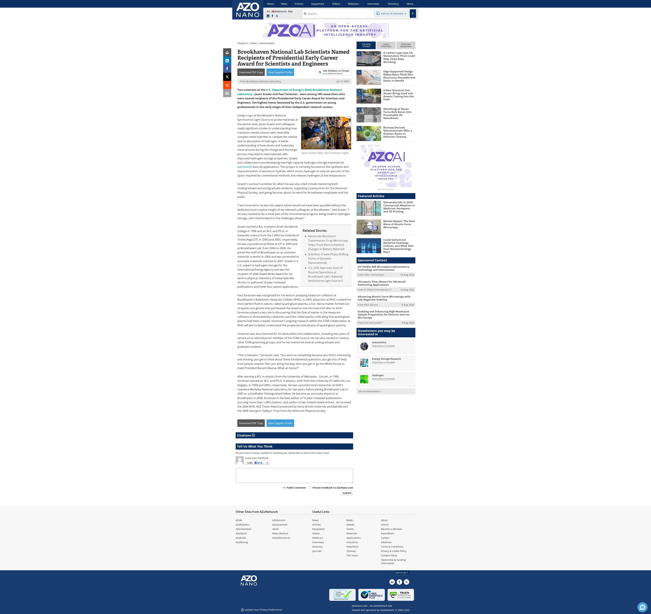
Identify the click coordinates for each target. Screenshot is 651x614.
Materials (352, 533)
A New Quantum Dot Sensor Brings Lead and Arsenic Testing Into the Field (398, 94)
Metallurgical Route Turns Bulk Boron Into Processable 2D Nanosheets (397, 113)
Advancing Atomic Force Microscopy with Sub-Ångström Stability (384, 298)
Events (350, 529)
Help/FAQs (352, 546)
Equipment (318, 529)
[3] (369, 95)
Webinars (317, 537)
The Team (352, 555)
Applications (354, 537)
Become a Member (391, 529)
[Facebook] (227, 69)
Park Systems (371, 304)
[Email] (227, 93)
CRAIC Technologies (374, 274)
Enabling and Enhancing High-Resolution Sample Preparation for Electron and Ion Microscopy (383, 314)
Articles (316, 524)
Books (350, 520)
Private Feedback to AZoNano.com (332, 487)
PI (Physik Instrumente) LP (377, 289)
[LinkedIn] (227, 60)
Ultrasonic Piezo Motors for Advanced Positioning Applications (382, 283)
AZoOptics (241, 533)
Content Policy (389, 555)
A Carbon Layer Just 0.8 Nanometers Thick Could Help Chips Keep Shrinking (399, 57)
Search (385, 524)
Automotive (379, 342)
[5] (369, 133)
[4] (369, 114)
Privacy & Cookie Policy (394, 551)
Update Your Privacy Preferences (263, 609)
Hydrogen (378, 375)
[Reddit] (227, 85)
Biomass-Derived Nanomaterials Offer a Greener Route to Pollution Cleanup (397, 132)
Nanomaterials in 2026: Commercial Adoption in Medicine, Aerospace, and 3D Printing (399, 207)
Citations (244, 435)
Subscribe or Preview (383, 345)
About (384, 520)
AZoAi (275, 529)
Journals (317, 551)
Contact (385, 537)
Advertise (386, 542)
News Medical (280, 533)
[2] (369, 77)
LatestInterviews (386, 45)
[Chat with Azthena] (642, 607)
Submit (347, 492)
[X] (227, 77)
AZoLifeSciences (281, 537)
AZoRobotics (243, 524)
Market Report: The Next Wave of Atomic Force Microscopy (399, 224)
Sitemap (351, 551)
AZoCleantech (243, 529)
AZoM (239, 520)
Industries (352, 542)
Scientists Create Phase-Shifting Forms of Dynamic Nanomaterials (328, 258)
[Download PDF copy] (227, 52)
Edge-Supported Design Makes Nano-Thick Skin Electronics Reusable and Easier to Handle (399, 76)
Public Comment (296, 487)
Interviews (318, 542)
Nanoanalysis (267, 43)
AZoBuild (241, 537)
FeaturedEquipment (405, 45)
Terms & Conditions (392, 546)
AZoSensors (278, 520)
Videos (316, 533)
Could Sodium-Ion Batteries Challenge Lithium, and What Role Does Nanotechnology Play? (398, 246)
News (254, 43)
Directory (317, 546)
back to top (401, 572)
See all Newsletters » (370, 391)
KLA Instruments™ (373, 322)
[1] (369, 58)
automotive (244, 167)
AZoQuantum (279, 524)
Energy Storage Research (386, 358)
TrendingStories (366, 45)
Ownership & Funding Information (393, 561)
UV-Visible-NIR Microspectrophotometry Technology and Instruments (383, 268)
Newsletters (387, 533)
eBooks (350, 524)
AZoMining (242, 542)
